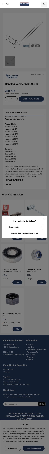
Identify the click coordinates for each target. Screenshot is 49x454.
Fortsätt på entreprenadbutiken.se (24, 233)
